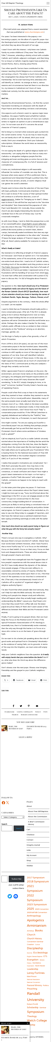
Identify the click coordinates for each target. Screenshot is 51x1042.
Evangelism (9, 712)
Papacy (38, 712)
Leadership (32, 969)
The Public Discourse (10, 267)
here (46, 273)
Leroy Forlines (36, 973)
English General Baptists (34, 956)
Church (31, 934)
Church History (34, 938)
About (29, 806)
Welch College (37, 1020)
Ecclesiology (40, 952)
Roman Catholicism (29, 715)
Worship (31, 1024)
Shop (29, 860)
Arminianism (36, 925)
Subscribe (16, 879)
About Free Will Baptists (38, 811)
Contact (30, 840)
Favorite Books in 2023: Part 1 (37, 727)
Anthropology (34, 915)
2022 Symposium (35, 898)
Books (39, 930)
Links (29, 850)
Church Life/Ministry (28, 17)
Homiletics (37, 963)
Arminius (30, 931)
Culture (37, 944)
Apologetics (35, 920)
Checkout (30, 835)
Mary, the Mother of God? (16, 727)
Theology (32, 1016)
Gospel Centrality (25, 712)
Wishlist (30, 866)
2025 (30, 908)
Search (19, 828)
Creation (30, 944)
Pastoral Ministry (34, 985)
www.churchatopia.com (34, 32)
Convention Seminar (35, 941)
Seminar (42, 1007)
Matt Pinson (32, 976)
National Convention (33, 982)
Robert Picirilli (32, 1004)
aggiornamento (8, 199)
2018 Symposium (38, 881)
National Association (33, 979)
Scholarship (32, 1007)
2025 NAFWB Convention (37, 912)
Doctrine (29, 953)
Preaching (32, 988)
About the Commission (37, 816)
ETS (45, 956)
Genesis (42, 960)
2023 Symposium (37, 904)
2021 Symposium (35, 888)
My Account (32, 855)
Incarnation (30, 966)
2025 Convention (42, 909)
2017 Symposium (36, 877)
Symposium (35, 1012)
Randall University (35, 996)
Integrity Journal (33, 845)
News (40, 17)
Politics (46, 985)
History (29, 963)
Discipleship (35, 948)
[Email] (36, 706)
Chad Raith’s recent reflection (34, 224)
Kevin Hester (40, 966)
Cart (28, 829)
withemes (39, 1037)
